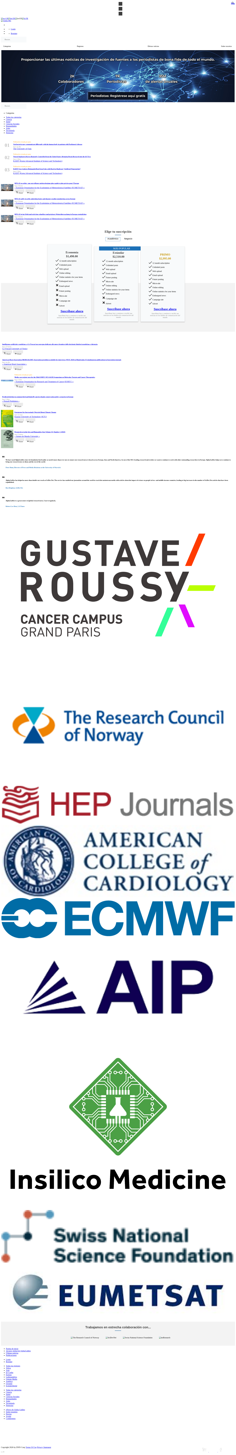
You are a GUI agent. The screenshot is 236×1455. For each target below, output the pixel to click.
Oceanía (9, 1384)
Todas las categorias (13, 117)
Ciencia (9, 119)
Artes (8, 128)
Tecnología (10, 130)
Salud (8, 122)
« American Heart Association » (14, 364)
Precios (9, 1414)
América (9, 1381)
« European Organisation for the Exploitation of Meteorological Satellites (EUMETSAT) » (50, 188)
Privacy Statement (44, 1447)
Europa (9, 1375)
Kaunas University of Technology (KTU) (31, 417)
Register (14, 33)
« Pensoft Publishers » (10, 401)
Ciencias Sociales (12, 124)
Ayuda (8, 1416)
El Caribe (9, 1373)
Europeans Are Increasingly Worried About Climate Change (35, 412)
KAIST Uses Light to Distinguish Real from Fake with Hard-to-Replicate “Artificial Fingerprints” (47, 169)
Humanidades (11, 126)
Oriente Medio (11, 1379)
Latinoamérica (11, 1377)
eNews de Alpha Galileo (15, 1410)
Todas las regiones (13, 1366)
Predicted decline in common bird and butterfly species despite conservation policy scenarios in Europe (37, 397)
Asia (7, 1370)
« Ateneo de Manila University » (27, 436)
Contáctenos (10, 1418)
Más (233, 3)
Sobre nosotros (11, 1412)
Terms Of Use (31, 1447)
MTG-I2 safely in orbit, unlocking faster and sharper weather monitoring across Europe (45, 199)
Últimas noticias (12, 1353)
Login (13, 29)
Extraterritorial (11, 1386)
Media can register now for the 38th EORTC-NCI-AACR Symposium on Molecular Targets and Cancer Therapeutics (55, 377)
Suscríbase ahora (72, 311)
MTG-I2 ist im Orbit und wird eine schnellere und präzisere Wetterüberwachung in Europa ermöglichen (50, 214)
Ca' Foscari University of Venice (14, 349)
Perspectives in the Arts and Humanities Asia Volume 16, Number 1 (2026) (40, 432)
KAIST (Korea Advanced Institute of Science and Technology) (37, 161)
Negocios (9, 133)
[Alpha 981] (6, 21)
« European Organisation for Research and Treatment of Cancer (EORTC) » (44, 382)
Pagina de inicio (12, 1349)
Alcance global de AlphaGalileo (18, 1351)
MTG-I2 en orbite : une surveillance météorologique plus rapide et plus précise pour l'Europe (47, 183)
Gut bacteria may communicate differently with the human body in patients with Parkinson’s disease (47, 144)
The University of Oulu (22, 149)
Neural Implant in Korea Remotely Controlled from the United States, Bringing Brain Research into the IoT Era (52, 157)
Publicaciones (11, 1355)
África (8, 1368)
